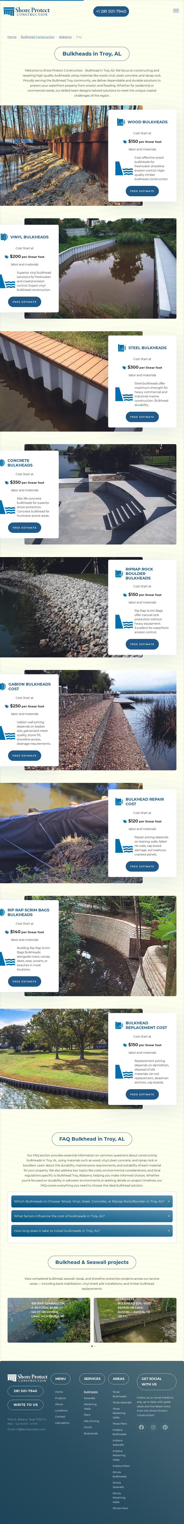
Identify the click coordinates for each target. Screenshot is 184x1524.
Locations (61, 1410)
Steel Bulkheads (147, 348)
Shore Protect (32, 12)
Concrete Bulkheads (20, 462)
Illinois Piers (120, 1508)
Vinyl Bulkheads (29, 237)
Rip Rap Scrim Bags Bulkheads (28, 912)
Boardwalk (91, 1433)
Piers (87, 1414)
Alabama (65, 37)
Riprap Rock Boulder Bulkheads (139, 573)
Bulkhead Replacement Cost (146, 1025)
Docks (88, 1427)
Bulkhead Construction (38, 37)
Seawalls (89, 1398)
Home (12, 37)
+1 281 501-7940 (111, 11)
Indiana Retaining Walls (119, 1455)
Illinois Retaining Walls (119, 1498)
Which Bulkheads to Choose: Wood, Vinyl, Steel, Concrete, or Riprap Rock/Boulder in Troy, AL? (92, 1201)
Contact (60, 1416)
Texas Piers (120, 1423)
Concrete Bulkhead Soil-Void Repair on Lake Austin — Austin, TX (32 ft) (134, 1307)
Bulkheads (91, 1392)
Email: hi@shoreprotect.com (26, 1429)
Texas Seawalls (122, 1402)
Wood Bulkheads (147, 122)
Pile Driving (91, 1421)
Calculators (62, 1423)
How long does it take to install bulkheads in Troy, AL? (92, 1230)
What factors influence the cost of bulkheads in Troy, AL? (92, 1216)
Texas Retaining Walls (119, 1413)
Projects (60, 1398)
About (59, 1404)
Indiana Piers (121, 1466)
